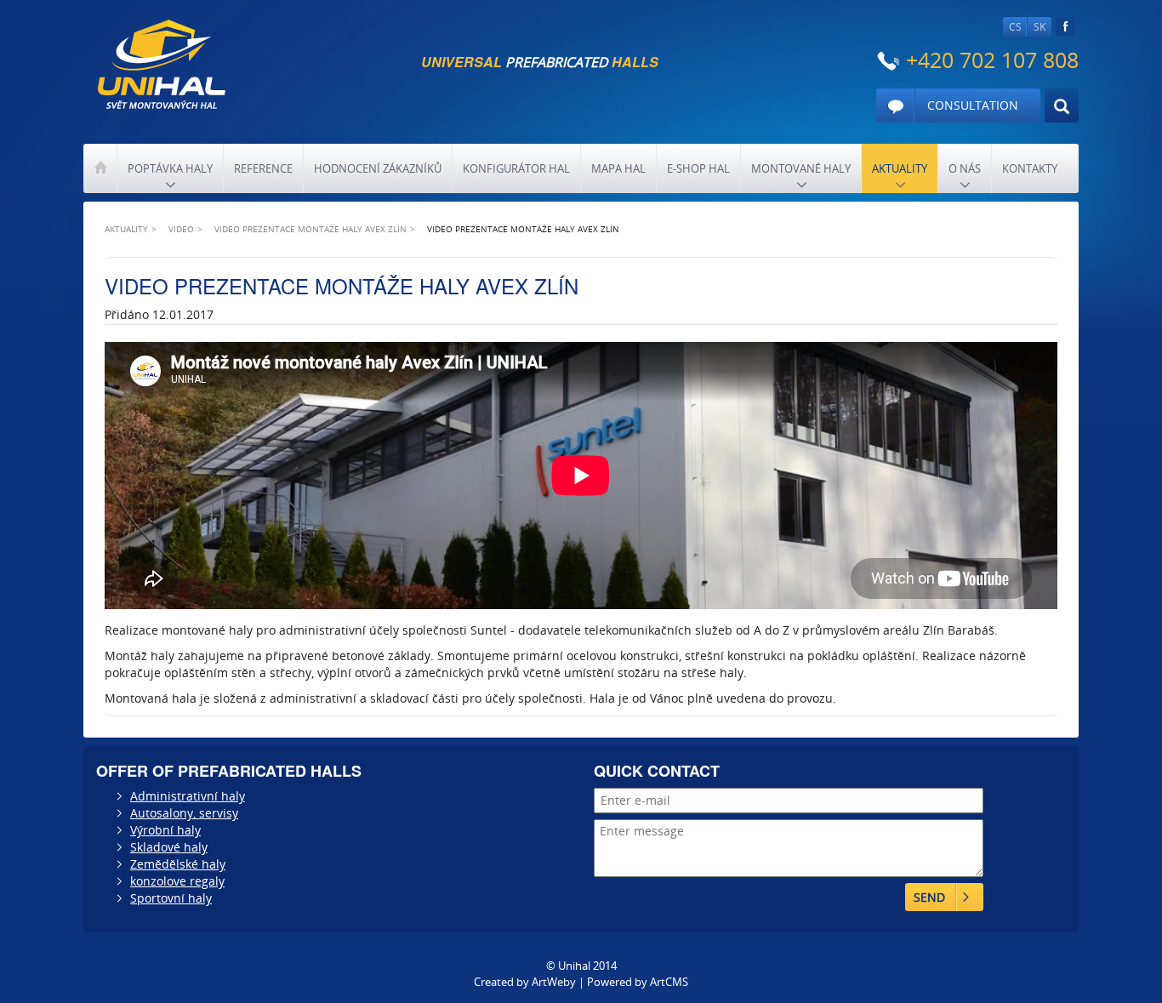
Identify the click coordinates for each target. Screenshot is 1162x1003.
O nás (964, 168)
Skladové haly (169, 847)
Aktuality (899, 168)
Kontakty (1029, 168)
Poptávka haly (170, 168)
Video (181, 229)
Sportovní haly (171, 898)
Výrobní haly (165, 830)
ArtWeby (554, 981)
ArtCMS (669, 981)
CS (1015, 27)
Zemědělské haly (177, 864)
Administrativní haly (187, 796)
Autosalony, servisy (184, 813)
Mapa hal (618, 168)
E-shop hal (698, 168)
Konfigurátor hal (516, 168)
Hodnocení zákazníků (377, 168)
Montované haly (801, 168)
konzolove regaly (177, 881)
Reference (263, 168)
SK (1039, 27)
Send (929, 897)
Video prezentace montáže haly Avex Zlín (310, 229)
